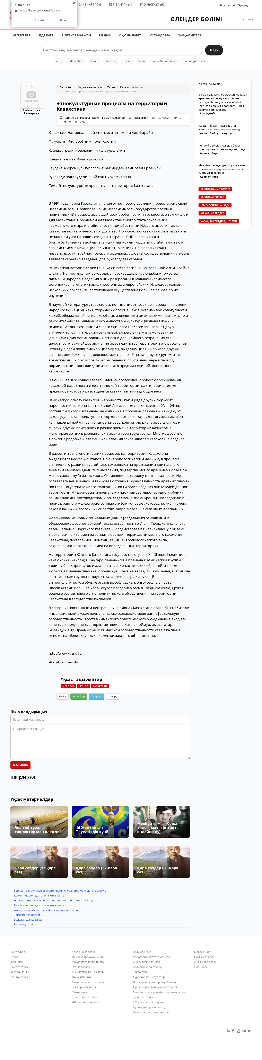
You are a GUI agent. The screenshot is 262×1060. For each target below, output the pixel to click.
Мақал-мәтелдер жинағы (88, 962)
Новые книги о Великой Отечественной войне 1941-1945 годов (55, 900)
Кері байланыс (120, 4)
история (68, 686)
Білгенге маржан (76, 35)
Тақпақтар (140, 972)
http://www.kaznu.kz (65, 653)
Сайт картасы (90, 4)
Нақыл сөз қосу (204, 957)
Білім (127, 61)
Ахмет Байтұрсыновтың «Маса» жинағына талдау (46, 910)
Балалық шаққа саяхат (29, 919)
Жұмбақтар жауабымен (87, 957)
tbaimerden (141, 118)
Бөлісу (62, 696)
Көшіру (112, 696)
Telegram (96, 696)
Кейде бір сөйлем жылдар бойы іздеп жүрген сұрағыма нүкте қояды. (222, 147)
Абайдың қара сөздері (147, 967)
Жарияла (20, 765)
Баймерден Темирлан (31, 111)
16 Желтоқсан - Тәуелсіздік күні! (92, 829)
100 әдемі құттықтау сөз (148, 1002)
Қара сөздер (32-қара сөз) (96, 869)
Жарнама (16, 962)
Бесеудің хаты (23, 924)
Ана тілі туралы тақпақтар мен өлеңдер (38, 829)
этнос (83, 686)
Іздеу (214, 50)
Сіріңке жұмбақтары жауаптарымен (156, 987)
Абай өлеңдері (142, 952)
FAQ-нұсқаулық (152, 4)
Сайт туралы (18, 952)
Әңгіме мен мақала (90, 87)
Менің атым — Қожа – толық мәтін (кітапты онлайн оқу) (158, 827)
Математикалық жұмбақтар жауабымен (159, 992)
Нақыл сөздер (81, 967)
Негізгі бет (21, 35)
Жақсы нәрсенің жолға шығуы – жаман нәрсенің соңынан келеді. (220, 127)
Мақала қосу (202, 952)
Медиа (105, 35)
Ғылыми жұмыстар (132, 87)
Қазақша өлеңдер (84, 952)
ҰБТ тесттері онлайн (85, 1002)
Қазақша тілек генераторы (151, 1012)
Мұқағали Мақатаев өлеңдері (152, 957)
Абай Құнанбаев (164, 61)
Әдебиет (46, 35)
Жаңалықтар (189, 35)
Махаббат (76, 61)
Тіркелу (242, 5)
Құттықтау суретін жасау (149, 1007)
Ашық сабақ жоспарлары (88, 982)
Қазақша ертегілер (84, 997)
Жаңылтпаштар (82, 977)
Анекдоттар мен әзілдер (88, 972)
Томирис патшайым (27, 915)
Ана (58, 61)
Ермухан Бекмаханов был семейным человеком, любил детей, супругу (60, 890)
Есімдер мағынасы (84, 987)
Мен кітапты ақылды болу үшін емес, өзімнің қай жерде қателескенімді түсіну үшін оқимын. (223, 169)
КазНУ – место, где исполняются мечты (39, 895)
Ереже (14, 957)
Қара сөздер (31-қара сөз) (157, 869)
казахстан (100, 686)
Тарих (111, 87)
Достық (110, 61)
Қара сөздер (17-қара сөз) (35, 869)
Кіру (227, 5)
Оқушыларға (130, 35)
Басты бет (66, 87)
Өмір (94, 61)
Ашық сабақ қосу (205, 962)
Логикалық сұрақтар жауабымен (154, 982)
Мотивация (79, 992)
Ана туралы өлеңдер (146, 962)
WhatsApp (79, 696)
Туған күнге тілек (194, 61)
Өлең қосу (200, 967)
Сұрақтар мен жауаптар (149, 977)
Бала (141, 61)
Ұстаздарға (160, 35)
